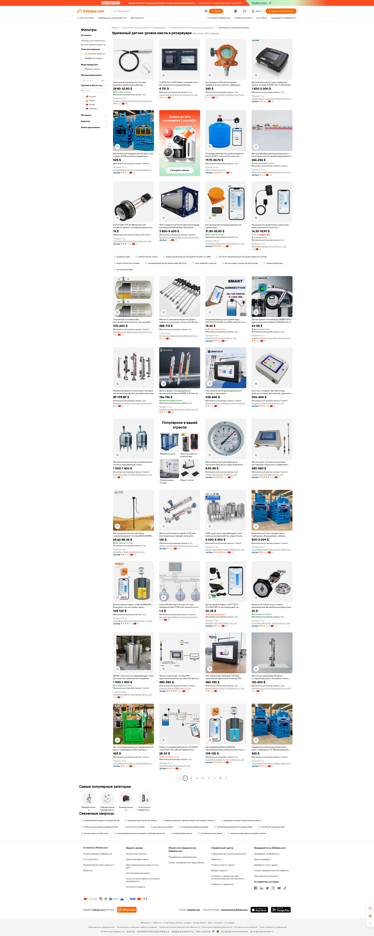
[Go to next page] (226, 778)
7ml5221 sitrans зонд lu (148, 257)
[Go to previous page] (179, 778)
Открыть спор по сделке (222, 865)
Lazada (187, 923)
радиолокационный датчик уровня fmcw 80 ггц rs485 (188, 257)
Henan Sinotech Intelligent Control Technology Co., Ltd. (225, 403)
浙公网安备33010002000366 (234, 931)
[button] (206, 11)
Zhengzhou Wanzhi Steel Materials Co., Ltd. (132, 474)
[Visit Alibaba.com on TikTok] (285, 888)
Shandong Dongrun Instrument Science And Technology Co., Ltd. (133, 403)
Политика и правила (135, 887)
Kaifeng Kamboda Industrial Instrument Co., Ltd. (272, 172)
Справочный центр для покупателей (228, 854)
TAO (210, 923)
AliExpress (145, 923)
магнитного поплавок (136, 827)
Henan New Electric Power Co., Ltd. (221, 474)
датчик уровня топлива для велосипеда (241, 263)
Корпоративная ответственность (99, 865)
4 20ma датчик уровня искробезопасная (101, 827)
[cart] (245, 11)
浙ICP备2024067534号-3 (261, 931)
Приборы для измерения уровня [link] (234, 27)
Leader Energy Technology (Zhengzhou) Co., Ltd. (272, 98)
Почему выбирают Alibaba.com (97, 854)
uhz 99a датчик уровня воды (273, 827)
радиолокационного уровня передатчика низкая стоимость (190, 820)
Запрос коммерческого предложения (186, 862)
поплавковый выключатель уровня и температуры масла (141, 833)
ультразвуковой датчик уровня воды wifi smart (167, 263)
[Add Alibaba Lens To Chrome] (127, 910)
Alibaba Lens (99, 910)
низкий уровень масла (183, 833)
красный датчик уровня (163, 827)
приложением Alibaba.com (234, 910)
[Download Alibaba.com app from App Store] (259, 910)
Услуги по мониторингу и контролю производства (143, 879)
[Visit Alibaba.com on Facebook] (255, 888)
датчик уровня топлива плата (96, 833)
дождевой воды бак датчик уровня (142, 820)
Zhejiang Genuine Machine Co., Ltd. (268, 474)
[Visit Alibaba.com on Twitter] (267, 888)
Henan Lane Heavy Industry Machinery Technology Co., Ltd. (225, 549)
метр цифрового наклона (205, 263)
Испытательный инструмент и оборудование (144, 27)
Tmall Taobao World (172, 923)
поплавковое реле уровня (211, 833)
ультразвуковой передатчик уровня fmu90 (101, 820)
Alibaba (115, 27)
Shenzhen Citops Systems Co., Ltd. (129, 552)
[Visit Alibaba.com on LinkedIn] (261, 888)
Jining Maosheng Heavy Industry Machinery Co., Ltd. (133, 170)
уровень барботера (274, 263)
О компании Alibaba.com (95, 847)
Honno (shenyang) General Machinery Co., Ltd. (179, 336)
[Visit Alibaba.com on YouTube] (279, 888)
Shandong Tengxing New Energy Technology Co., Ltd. (179, 237)
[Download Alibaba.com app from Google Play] (281, 910)
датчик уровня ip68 (125, 270)
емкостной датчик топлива (128, 263)
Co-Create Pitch (90, 859)
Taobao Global (199, 923)
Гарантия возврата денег (137, 859)
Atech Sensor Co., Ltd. (215, 170)
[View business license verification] (213, 931)
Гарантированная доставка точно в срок (142, 866)
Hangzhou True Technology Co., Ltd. (268, 403)
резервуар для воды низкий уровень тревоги (242, 820)
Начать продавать (262, 859)
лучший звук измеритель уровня (194, 827)
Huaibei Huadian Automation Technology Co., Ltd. (133, 101)
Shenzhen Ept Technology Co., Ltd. (221, 338)
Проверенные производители (183, 857)
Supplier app (193, 910)
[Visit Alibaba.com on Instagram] (273, 888)
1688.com (157, 923)
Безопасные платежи (136, 854)
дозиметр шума (123, 257)
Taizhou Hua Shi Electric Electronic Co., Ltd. (178, 546)
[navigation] (93, 403)
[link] (370, 908)
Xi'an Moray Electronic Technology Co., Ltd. (224, 243)
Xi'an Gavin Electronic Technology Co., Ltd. (132, 241)
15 (220, 778)
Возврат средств (219, 870)
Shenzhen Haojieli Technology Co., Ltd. (269, 246)
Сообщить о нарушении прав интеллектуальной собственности (227, 877)
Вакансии (87, 870)
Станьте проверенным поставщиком (271, 870)
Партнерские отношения (266, 876)
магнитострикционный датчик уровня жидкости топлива (243, 257)
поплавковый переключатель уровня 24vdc (235, 827)
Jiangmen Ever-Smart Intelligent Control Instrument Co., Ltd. (225, 95)
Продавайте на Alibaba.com (266, 854)
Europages (229, 923)
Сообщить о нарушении (222, 884)
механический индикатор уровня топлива (248, 833)
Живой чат (216, 859)
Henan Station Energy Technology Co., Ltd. (178, 95)
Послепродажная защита (138, 873)
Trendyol (218, 923)
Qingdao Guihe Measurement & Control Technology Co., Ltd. (133, 332)
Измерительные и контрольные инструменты (192, 27)
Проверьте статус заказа (266, 865)
